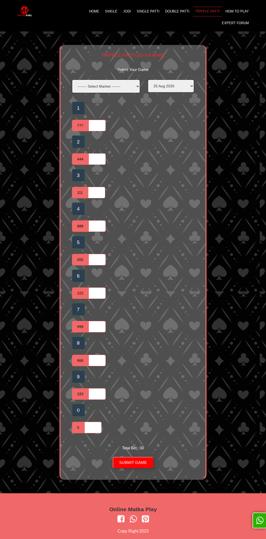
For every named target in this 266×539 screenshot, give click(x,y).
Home (94, 11)
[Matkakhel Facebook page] (121, 519)
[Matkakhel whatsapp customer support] (133, 519)
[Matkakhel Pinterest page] (145, 519)
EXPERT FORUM (235, 23)
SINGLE (111, 11)
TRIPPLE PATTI (207, 11)
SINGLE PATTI (148, 11)
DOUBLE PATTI (177, 11)
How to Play (237, 11)
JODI (127, 11)
